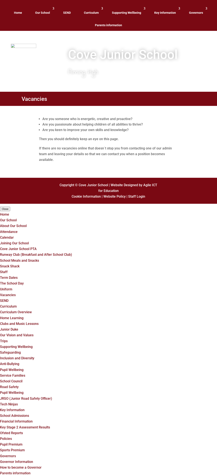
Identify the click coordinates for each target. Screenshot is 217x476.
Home (18, 12)
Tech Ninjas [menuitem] (9, 404)
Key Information (165, 12)
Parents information (108, 25)
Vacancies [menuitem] (8, 295)
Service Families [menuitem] (12, 375)
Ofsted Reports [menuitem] (11, 433)
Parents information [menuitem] (15, 473)
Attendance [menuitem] (9, 232)
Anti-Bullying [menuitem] (9, 364)
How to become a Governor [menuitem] (21, 467)
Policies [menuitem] (6, 439)
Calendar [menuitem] (7, 237)
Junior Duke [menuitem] (9, 329)
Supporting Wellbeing (126, 12)
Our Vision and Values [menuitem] (16, 335)
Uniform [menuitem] (6, 289)
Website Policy (114, 196)
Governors (196, 12)
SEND (67, 12)
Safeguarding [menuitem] (10, 352)
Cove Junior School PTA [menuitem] (18, 249)
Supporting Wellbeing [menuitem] (16, 347)
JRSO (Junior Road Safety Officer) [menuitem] (26, 399)
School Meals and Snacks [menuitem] (19, 261)
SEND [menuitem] (4, 301)
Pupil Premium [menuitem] (11, 444)
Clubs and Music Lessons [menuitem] (19, 324)
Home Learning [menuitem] (12, 318)
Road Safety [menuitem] (9, 387)
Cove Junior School (93, 185)
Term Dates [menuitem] (9, 278)
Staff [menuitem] (4, 272)
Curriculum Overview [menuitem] (16, 312)
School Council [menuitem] (11, 381)
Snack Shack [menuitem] (9, 266)
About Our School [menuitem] (13, 226)
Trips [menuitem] (4, 341)
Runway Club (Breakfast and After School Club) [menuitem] (36, 255)
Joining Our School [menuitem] (14, 243)
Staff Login (136, 196)
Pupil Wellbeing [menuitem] (12, 370)
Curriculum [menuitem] (8, 306)
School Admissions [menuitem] (14, 416)
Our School (42, 12)
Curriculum (91, 12)
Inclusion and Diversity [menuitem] (17, 358)
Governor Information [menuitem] (16, 462)
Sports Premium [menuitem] (12, 450)
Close (5, 209)
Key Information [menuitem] (12, 410)
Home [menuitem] (4, 214)
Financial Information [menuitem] (16, 421)
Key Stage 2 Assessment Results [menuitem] (25, 427)
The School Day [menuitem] (12, 283)
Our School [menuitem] (8, 220)
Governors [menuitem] (8, 456)
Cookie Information (86, 196)
